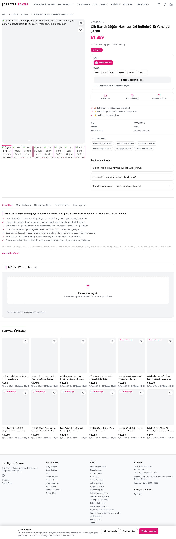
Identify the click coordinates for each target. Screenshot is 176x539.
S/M (104, 72)
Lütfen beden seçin (132, 80)
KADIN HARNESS (65, 4)
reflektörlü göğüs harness (102, 143)
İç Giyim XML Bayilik (97, 503)
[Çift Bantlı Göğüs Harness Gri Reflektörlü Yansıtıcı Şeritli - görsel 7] (69, 152)
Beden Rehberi (95, 519)
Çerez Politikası (69, 535)
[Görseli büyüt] (81, 23)
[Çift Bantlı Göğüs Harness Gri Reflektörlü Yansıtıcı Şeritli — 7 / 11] (54, 140)
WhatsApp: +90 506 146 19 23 (145, 473)
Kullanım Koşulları (97, 490)
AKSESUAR (128, 4)
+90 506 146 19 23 (141, 469)
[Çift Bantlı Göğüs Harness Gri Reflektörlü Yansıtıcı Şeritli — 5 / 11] (45, 140)
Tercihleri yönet (129, 531)
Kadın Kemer (51, 486)
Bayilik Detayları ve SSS (99, 506)
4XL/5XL (132, 72)
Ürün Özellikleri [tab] (23, 205)
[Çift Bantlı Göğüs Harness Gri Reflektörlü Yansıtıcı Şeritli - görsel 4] (38, 152)
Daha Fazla (142, 4)
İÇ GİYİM (114, 4)
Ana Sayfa (6, 14)
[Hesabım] (165, 4)
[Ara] (159, 4)
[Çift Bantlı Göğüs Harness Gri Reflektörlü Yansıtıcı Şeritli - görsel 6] (59, 152)
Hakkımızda (94, 476)
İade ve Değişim (96, 483)
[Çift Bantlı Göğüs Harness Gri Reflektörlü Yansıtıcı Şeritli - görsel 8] (80, 152)
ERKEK (102, 4)
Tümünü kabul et (149, 531)
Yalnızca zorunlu (110, 531)
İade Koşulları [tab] (79, 205)
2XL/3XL (121, 72)
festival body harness (144, 148)
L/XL (112, 72)
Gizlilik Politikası (96, 473)
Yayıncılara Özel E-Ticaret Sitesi (102, 509)
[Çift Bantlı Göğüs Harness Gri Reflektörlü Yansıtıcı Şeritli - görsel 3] (27, 152)
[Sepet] (171, 4)
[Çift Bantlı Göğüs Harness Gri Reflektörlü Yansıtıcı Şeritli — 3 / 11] (37, 140)
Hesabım (5, 480)
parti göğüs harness (123, 148)
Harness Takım (52, 480)
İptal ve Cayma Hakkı (98, 466)
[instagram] (3, 475)
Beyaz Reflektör (105, 63)
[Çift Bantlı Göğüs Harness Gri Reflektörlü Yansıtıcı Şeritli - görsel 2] (17, 152)
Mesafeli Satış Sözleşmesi (100, 496)
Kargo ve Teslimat (97, 486)
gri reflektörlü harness (147, 143)
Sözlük (92, 523)
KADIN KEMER (84, 4)
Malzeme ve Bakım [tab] (42, 205)
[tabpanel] (88, 231)
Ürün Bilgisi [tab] (7, 205)
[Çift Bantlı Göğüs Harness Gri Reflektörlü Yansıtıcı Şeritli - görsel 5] (48, 152)
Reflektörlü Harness (20, 14)
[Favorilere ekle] (81, 30)
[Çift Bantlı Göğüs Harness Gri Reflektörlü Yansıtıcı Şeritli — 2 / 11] (33, 140)
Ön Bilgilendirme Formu (99, 500)
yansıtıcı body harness (125, 143)
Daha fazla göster (10, 253)
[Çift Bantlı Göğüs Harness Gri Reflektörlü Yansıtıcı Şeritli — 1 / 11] (29, 140)
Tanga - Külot (51, 493)
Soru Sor (98, 50)
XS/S (97, 72)
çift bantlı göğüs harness (102, 148)
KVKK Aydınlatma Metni (99, 493)
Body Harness (51, 470)
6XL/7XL (143, 72)
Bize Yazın (138, 494)
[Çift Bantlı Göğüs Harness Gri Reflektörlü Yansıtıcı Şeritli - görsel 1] (7, 152)
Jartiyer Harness (52, 483)
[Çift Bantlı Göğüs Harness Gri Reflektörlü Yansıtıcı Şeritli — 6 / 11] (50, 140)
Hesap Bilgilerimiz (97, 480)
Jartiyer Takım (51, 466)
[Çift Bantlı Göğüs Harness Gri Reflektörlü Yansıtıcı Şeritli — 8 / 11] (58, 140)
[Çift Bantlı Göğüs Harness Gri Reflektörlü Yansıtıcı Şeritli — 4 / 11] (41, 140)
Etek (48, 473)
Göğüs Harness (52, 476)
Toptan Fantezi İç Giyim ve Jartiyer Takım (105, 513)
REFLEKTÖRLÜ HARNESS (44, 4)
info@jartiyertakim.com (143, 466)
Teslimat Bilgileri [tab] (62, 205)
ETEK (95, 4)
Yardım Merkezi (96, 516)
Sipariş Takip (7, 483)
